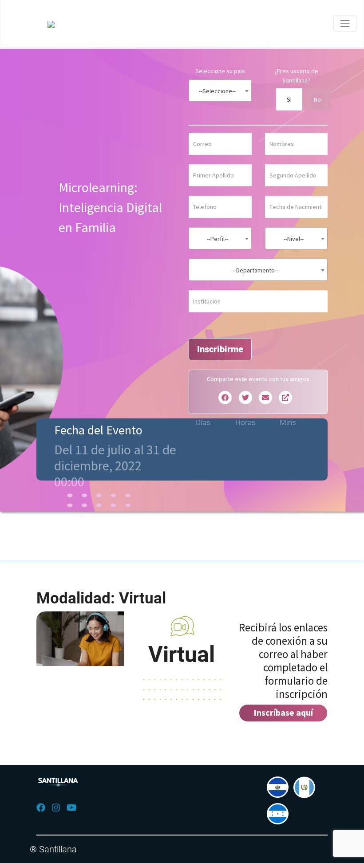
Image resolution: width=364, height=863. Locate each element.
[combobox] (220, 90)
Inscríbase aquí (283, 712)
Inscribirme (220, 349)
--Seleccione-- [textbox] (217, 91)
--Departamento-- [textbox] (255, 270)
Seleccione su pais (220, 71)
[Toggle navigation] (344, 24)
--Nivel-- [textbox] (294, 239)
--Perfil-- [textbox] (217, 239)
